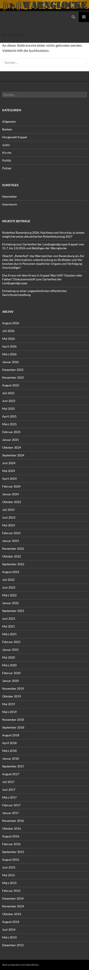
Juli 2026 (8, 331)
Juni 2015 (8, 867)
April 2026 (9, 346)
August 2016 (10, 836)
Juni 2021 (8, 618)
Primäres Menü (84, 17)
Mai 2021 (8, 626)
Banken (7, 129)
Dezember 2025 (13, 369)
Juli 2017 (8, 782)
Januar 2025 (10, 439)
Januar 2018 (10, 758)
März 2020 (9, 665)
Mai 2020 (8, 657)
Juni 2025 (8, 401)
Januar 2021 (10, 649)
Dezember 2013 (13, 945)
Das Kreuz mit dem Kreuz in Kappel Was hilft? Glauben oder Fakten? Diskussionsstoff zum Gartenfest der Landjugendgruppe (42, 279)
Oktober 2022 (11, 556)
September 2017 (13, 766)
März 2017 (9, 797)
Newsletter (9, 196)
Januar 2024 (10, 494)
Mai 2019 (8, 704)
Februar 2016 (11, 844)
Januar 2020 (10, 681)
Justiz (6, 145)
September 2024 (13, 455)
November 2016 (13, 820)
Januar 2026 (10, 362)
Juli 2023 (8, 509)
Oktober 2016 (11, 828)
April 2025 (9, 416)
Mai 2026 (8, 338)
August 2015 (10, 859)
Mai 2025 (8, 408)
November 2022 (13, 548)
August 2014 (10, 922)
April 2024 (9, 478)
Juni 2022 (8, 587)
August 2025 (10, 385)
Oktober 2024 (11, 447)
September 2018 (13, 727)
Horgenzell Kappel (14, 137)
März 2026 (9, 354)
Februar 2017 (11, 805)
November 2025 (13, 377)
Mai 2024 (8, 471)
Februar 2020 (11, 673)
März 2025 (9, 424)
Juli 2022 (8, 579)
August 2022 (10, 572)
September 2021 (13, 611)
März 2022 (9, 595)
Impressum (9, 204)
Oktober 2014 (11, 914)
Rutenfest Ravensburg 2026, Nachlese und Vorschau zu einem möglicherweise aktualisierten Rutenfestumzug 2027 (43, 234)
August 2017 (10, 774)
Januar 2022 (10, 603)
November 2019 (13, 688)
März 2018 (9, 751)
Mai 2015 (8, 875)
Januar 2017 (10, 813)
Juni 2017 (8, 789)
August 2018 (10, 735)
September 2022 (13, 564)
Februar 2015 (11, 890)
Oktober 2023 (11, 502)
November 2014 (13, 906)
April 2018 (9, 743)
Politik (6, 160)
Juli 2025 (8, 393)
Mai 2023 (8, 525)
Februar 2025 (11, 432)
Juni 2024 (8, 463)
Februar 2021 (11, 642)
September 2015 (13, 852)
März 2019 (9, 712)
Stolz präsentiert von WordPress (20, 964)
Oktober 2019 (11, 696)
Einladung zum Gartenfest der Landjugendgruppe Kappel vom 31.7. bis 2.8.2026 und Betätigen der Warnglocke (43, 246)
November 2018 (13, 719)
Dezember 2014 (13, 898)
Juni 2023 (8, 517)
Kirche (6, 152)
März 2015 (9, 883)
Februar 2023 (11, 533)
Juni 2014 (8, 929)
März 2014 (9, 937)
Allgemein (9, 121)
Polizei (6, 168)
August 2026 (10, 323)
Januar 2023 (10, 541)
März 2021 (9, 634)
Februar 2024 (11, 486)
